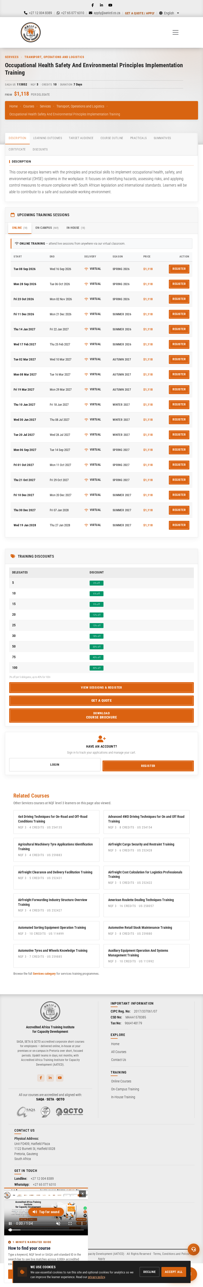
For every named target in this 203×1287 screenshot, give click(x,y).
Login (54, 764)
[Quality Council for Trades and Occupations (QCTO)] (69, 1112)
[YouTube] (110, 5)
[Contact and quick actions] (194, 1249)
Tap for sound (49, 1212)
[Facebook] (92, 5)
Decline (149, 1272)
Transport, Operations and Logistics (80, 106)
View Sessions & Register (101, 687)
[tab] (17, 138)
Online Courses (121, 1081)
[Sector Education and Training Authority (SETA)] (45, 1112)
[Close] (82, 1193)
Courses (28, 106)
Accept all (174, 1272)
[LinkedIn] (101, 5)
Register (179, 269)
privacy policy (96, 1277)
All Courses (118, 1052)
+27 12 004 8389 (42, 1179)
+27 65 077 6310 (44, 1184)
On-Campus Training (125, 1089)
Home (13, 106)
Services (45, 106)
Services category (44, 973)
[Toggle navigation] (175, 32)
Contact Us (118, 1060)
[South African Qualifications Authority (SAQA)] (26, 1112)
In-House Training (123, 1097)
